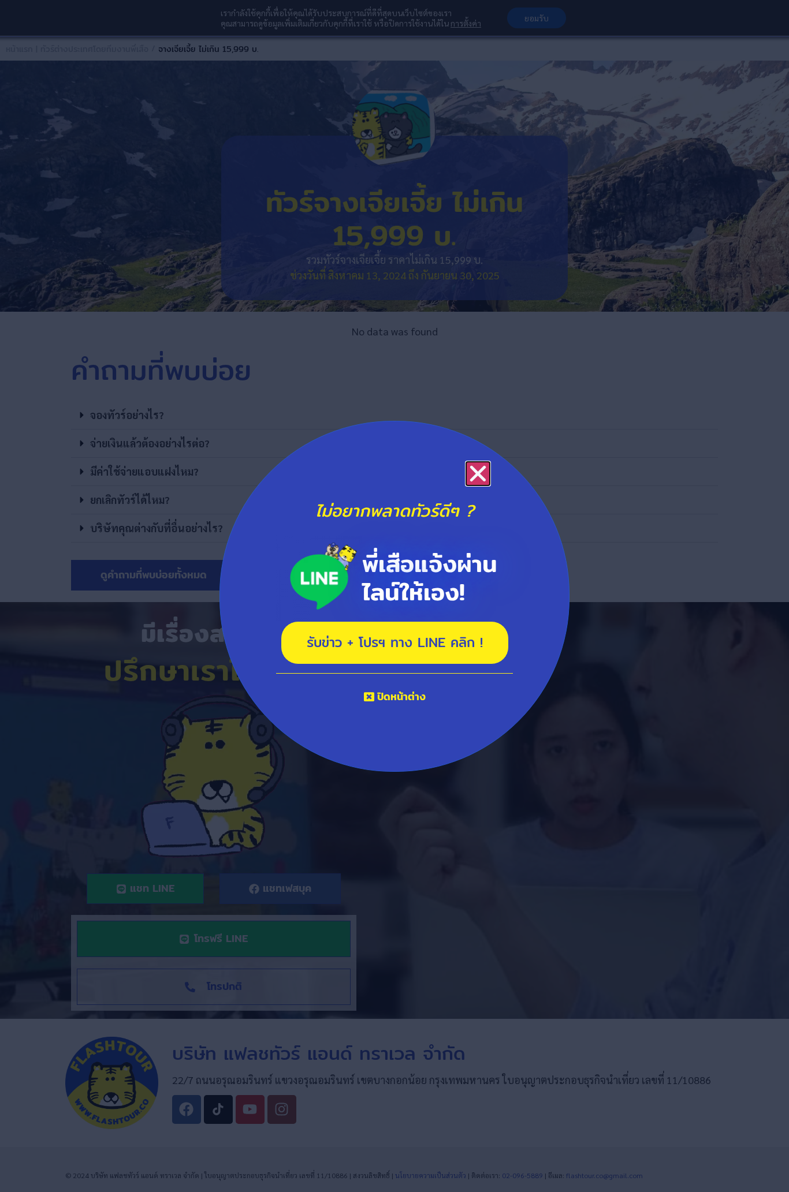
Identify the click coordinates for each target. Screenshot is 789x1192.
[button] (478, 473)
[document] (394, 596)
